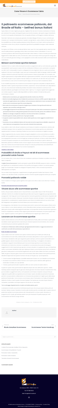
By (31, 302)
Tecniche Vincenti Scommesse (10, 358)
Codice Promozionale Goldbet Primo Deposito (14, 347)
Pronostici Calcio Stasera (9, 355)
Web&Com (37, 406)
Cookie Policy (46, 404)
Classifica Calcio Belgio (8, 149)
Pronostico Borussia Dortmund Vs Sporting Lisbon (14, 185)
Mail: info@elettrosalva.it (29, 393)
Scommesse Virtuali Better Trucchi (11, 350)
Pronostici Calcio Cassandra (9, 353)
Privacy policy (38, 404)
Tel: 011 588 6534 (29, 390)
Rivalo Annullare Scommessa (9, 232)
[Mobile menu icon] (54, 5)
